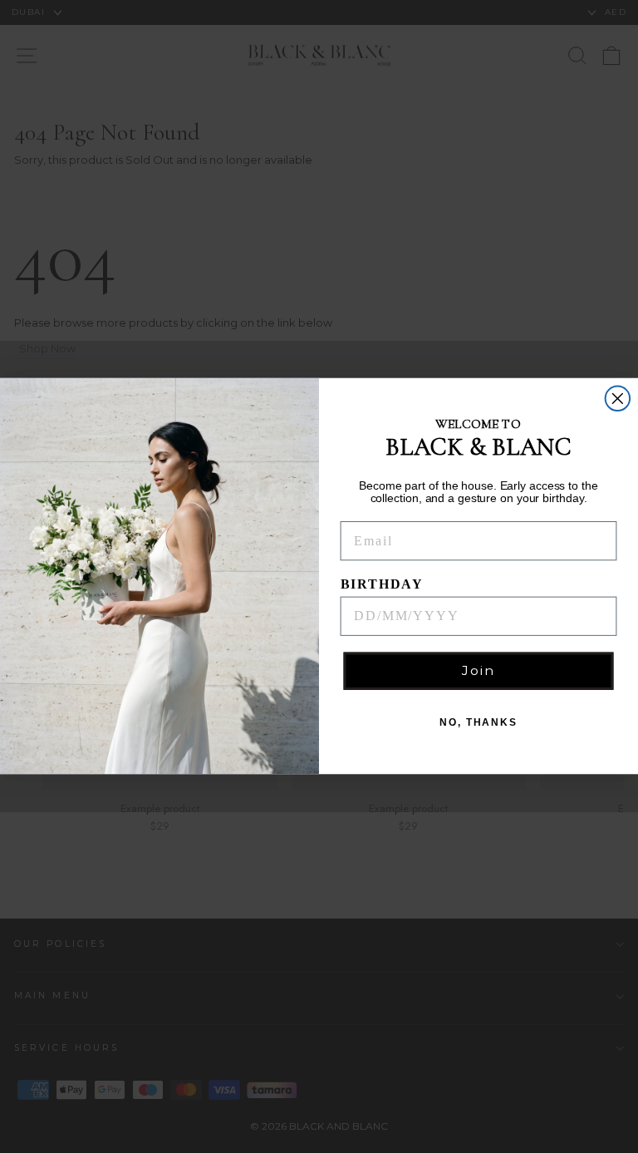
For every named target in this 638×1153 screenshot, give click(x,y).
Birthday (382, 584)
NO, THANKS (478, 723)
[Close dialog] (618, 399)
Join (478, 671)
